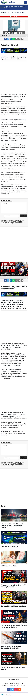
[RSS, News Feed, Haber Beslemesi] (19, 689)
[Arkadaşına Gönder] (16, 39)
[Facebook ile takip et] (8, 689)
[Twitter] (8, 39)
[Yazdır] (19, 39)
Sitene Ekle (12, 685)
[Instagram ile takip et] (16, 689)
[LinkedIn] (11, 39)
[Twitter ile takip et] (12, 689)
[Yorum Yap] (22, 39)
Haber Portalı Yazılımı (8, 694)
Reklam (21, 683)
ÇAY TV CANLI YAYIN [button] (14, 16)
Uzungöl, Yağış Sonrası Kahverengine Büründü (15, 7)
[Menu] (25, 2)
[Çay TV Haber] (8, 2)
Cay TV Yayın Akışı (21, 685)
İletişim (16, 683)
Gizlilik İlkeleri (5, 685)
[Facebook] (5, 39)
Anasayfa (6, 683)
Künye (11, 683)
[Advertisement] (14, 77)
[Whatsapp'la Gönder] (13, 39)
